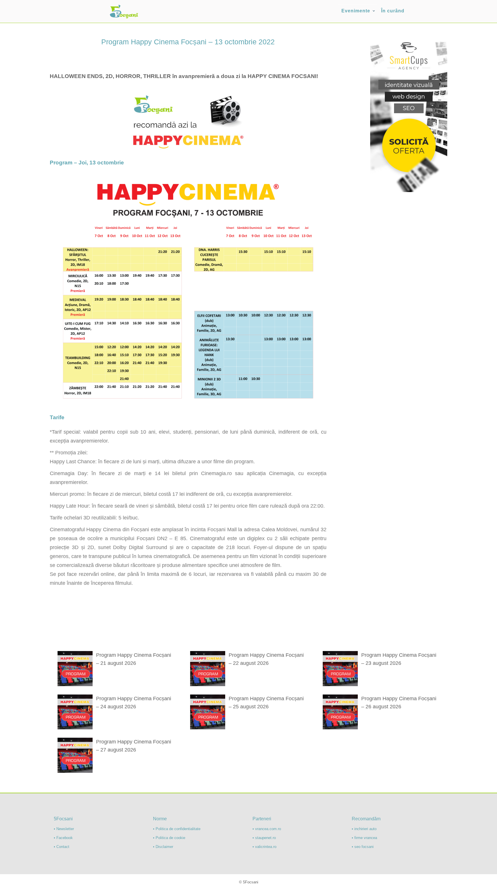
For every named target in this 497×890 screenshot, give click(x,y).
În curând (392, 10)
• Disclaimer (163, 847)
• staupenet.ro (264, 838)
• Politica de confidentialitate (176, 829)
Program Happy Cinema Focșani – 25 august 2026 (266, 702)
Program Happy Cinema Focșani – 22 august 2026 (266, 659)
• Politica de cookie (169, 838)
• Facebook (63, 838)
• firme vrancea (364, 838)
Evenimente (355, 10)
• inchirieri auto (364, 829)
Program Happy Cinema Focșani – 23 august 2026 (398, 659)
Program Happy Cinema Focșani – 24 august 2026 (133, 702)
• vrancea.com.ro (267, 829)
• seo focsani (363, 847)
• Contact (61, 847)
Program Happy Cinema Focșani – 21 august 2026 (133, 659)
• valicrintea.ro (264, 847)
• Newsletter (64, 829)
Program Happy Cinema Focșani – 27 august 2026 (133, 746)
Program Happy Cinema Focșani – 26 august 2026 (398, 702)
